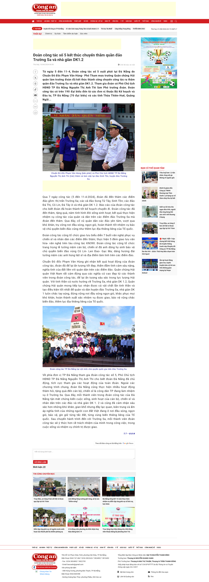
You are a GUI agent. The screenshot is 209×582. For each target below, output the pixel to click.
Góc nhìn (83, 34)
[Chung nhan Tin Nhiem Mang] (45, 572)
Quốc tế (137, 21)
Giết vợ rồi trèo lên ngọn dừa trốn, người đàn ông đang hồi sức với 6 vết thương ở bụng (167, 212)
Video (165, 21)
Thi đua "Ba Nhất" (89, 29)
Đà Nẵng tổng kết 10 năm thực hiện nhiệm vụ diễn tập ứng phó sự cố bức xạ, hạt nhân (118, 501)
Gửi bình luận (40, 462)
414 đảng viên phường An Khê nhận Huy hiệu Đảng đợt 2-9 (83, 530)
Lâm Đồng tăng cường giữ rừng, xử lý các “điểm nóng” (83, 500)
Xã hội (86, 21)
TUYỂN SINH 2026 (121, 29)
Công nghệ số (156, 21)
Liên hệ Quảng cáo (127, 577)
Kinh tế (107, 21)
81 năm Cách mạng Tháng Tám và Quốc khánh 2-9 (64, 29)
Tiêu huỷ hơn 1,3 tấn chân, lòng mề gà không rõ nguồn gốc (167, 175)
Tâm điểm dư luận (70, 34)
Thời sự (39, 21)
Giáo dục (129, 21)
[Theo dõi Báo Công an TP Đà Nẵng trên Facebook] (44, 567)
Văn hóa (115, 21)
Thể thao (145, 21)
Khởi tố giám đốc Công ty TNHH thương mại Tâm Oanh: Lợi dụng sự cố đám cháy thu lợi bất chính (159, 194)
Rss (152, 576)
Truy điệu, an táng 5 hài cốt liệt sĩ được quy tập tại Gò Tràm (48, 500)
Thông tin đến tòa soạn (159, 572)
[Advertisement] (118, 9)
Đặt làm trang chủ (127, 572)
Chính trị (48, 34)
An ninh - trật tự (50, 21)
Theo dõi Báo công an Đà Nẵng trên (108, 443)
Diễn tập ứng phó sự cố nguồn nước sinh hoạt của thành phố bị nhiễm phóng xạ (49, 530)
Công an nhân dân (65, 21)
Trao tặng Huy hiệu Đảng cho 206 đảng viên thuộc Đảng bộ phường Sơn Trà (117, 530)
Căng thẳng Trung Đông (105, 29)
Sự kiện (58, 34)
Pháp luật (77, 21)
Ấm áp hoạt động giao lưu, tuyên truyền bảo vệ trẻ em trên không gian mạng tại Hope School (158, 266)
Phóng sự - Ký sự (96, 21)
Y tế (122, 21)
